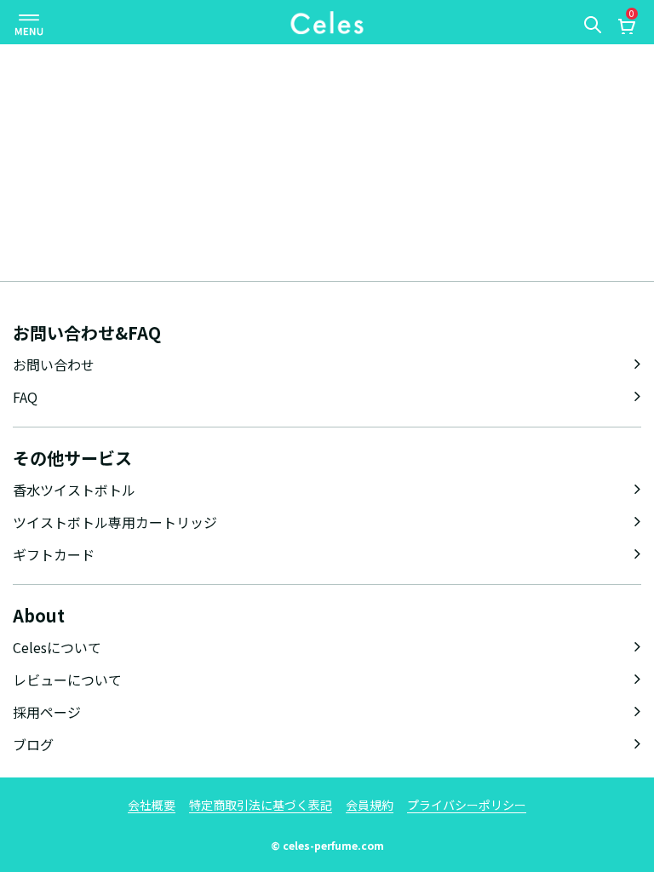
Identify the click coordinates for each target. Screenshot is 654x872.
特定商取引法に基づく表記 (260, 804)
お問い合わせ (54, 364)
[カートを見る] (626, 28)
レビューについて (67, 679)
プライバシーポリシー (466, 804)
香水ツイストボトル (74, 489)
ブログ (33, 744)
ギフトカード (54, 554)
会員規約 (369, 804)
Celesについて (57, 647)
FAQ (25, 397)
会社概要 (151, 804)
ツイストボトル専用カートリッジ (115, 522)
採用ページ (47, 712)
